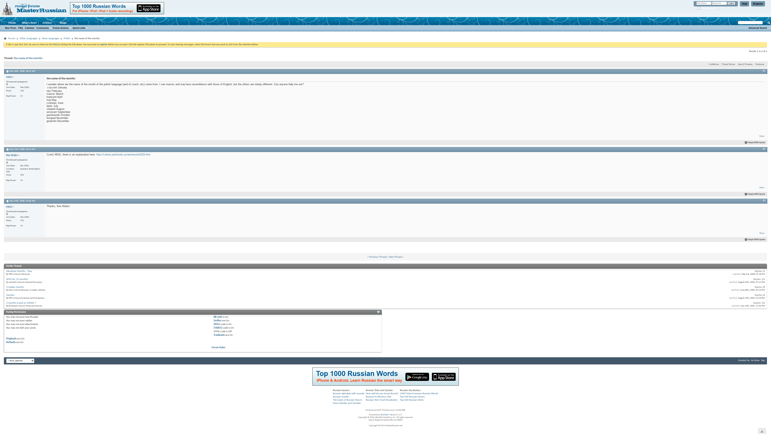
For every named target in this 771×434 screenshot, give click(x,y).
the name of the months (28, 58)
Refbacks (11, 342)
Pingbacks (11, 338)
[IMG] (217, 324)
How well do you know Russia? (382, 393)
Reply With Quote (757, 143)
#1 (764, 71)
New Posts (10, 28)
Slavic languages (50, 38)
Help (744, 3)
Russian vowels (341, 396)
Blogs (63, 22)
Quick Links (79, 28)
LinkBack (713, 64)
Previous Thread (378, 257)
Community (42, 28)
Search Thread (744, 64)
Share (761, 136)
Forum (12, 22)
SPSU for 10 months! (17, 279)
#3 (764, 200)
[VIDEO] (218, 328)
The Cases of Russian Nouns (347, 400)
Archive (755, 360)
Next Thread (395, 257)
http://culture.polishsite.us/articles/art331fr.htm (123, 154)
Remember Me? (708, 8)
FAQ (20, 28)
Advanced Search (758, 28)
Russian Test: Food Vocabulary (382, 400)
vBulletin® (385, 415)
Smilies (217, 320)
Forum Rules (218, 347)
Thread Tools (727, 64)
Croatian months (15, 287)
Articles (47, 22)
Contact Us (744, 360)
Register (758, 3)
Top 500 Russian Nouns (412, 396)
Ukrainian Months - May (19, 271)
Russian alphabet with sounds (348, 393)
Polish (67, 38)
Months (10, 295)
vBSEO (399, 420)
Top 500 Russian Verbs (412, 400)
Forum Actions (61, 28)
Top (763, 360)
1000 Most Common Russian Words (419, 393)
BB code (218, 317)
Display (759, 64)
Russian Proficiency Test (378, 396)
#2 (764, 149)
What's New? (29, 22)
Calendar (29, 28)
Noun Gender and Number (347, 403)
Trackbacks (219, 335)
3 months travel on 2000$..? (21, 303)
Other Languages (28, 38)
